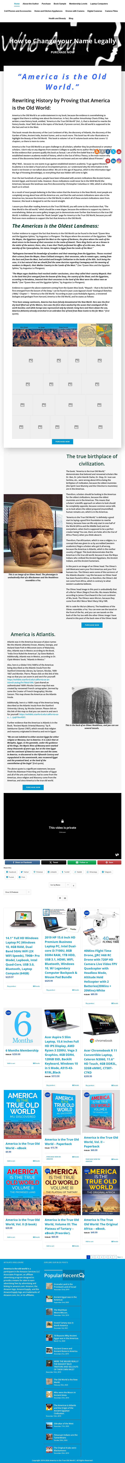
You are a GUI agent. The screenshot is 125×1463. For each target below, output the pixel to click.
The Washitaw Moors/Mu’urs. (61, 1311)
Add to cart (11, 1063)
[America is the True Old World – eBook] (23, 1114)
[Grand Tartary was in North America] (49, 1324)
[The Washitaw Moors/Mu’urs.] (49, 1312)
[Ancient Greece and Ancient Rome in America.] (49, 1350)
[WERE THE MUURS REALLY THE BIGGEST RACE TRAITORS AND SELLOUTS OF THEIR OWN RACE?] (49, 1363)
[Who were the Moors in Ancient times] (49, 1394)
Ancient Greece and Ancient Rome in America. (66, 1350)
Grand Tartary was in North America (63, 1324)
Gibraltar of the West (63, 1423)
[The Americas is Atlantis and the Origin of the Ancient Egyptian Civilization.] (49, 1407)
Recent (71, 1275)
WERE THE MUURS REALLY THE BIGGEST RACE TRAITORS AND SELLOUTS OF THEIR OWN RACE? (66, 1365)
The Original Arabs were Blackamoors (65, 1449)
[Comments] (81, 1275)
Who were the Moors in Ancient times (65, 1393)
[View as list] (64, 898)
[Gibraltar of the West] (49, 1425)
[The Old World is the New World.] (49, 1381)
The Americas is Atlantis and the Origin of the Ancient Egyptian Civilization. (65, 1409)
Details (37, 986)
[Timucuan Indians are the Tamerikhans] (49, 1437)
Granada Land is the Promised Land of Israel (65, 1285)
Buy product (11, 986)
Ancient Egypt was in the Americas (65, 1298)
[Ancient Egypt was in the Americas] (49, 1299)
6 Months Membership (22, 1050)
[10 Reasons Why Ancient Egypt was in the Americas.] (49, 1337)
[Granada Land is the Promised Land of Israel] (49, 1286)
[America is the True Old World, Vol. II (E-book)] (23, 1190)
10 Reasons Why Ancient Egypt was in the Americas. (66, 1337)
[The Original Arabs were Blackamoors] (49, 1449)
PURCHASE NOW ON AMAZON (54, 1158)
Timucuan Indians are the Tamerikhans (66, 1436)
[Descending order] (73, 885)
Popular (53, 1275)
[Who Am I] (62, 46)
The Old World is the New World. (66, 1381)
